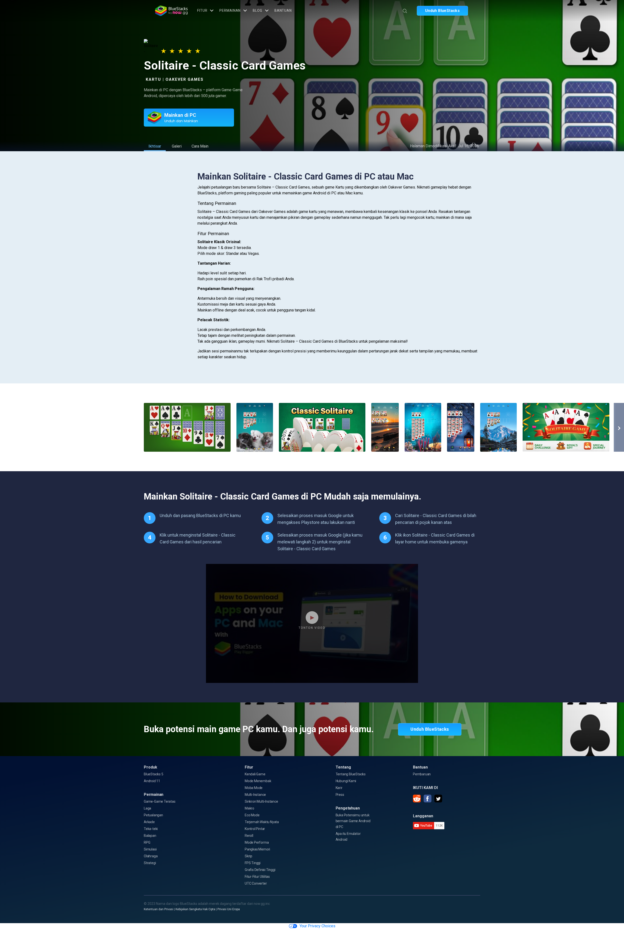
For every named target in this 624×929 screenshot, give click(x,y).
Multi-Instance (255, 795)
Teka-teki (151, 829)
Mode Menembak (258, 781)
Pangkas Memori (257, 849)
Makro (249, 808)
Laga (147, 808)
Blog (257, 10)
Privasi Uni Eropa (228, 909)
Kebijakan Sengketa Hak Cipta (195, 909)
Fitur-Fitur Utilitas (257, 877)
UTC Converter (256, 883)
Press (340, 795)
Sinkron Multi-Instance (261, 801)
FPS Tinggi (253, 863)
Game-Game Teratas (160, 801)
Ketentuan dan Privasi (158, 909)
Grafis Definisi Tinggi (260, 870)
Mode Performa (257, 842)
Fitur (202, 10)
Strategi (150, 863)
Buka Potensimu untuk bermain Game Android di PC (353, 821)
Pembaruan (422, 774)
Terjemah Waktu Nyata (262, 822)
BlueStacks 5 (153, 774)
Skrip (248, 856)
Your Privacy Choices (317, 926)
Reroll (249, 836)
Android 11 (152, 781)
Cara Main (200, 146)
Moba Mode (254, 788)
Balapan (150, 836)
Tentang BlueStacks (351, 774)
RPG (147, 842)
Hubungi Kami (346, 781)
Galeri (177, 146)
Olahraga (150, 856)
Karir (339, 788)
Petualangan (153, 815)
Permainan (230, 10)
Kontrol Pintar (255, 829)
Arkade (149, 822)
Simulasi (150, 849)
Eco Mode (252, 815)
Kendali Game (255, 774)
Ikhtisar (154, 146)
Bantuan (283, 10)
